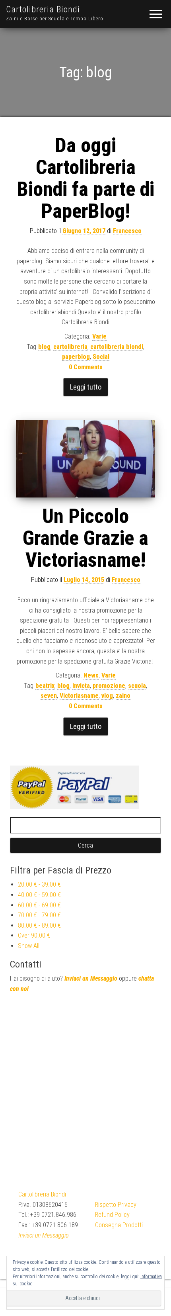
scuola (137, 685)
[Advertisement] (85, 1087)
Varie (99, 336)
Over (34, 935)
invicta (81, 685)
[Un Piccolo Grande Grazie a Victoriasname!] (85, 458)
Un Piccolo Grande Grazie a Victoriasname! (85, 538)
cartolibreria (70, 347)
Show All (28, 946)
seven (49, 695)
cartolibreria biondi (116, 347)
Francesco (127, 231)
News (91, 675)
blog (44, 347)
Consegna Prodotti (119, 1225)
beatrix (44, 685)
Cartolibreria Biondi (43, 9)
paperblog (76, 356)
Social (101, 356)
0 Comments (86, 367)
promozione (109, 685)
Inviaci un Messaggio (90, 978)
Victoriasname (79, 695)
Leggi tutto (85, 387)
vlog (107, 695)
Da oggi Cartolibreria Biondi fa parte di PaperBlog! (85, 178)
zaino (123, 695)
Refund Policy (112, 1214)
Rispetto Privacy (115, 1204)
